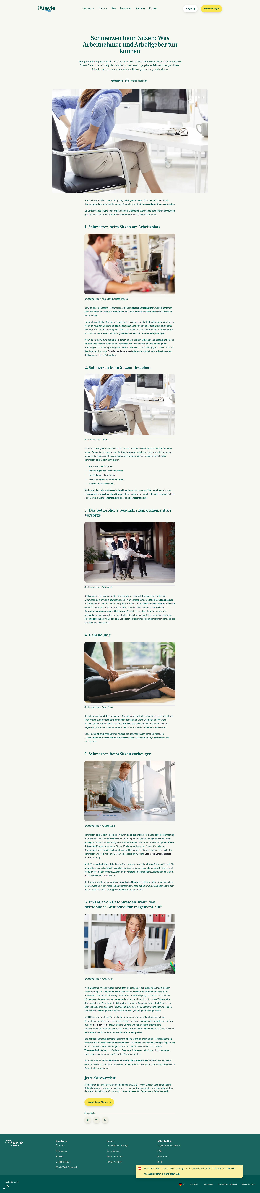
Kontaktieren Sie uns (98, 1102)
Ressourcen (125, 8)
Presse (59, 1156)
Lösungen (86, 8)
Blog (113, 8)
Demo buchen (113, 1151)
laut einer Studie (101, 1025)
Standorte (140, 8)
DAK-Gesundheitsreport (119, 351)
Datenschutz (208, 1184)
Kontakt (153, 8)
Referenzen (61, 1151)
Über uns (103, 8)
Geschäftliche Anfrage (117, 1145)
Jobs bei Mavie (63, 1162)
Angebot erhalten (115, 1156)
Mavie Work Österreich (66, 1167)
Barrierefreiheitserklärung (227, 1184)
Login (189, 8)
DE (184, 1184)
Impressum (194, 1184)
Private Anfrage (114, 1162)
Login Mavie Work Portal (169, 1145)
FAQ (159, 1151)
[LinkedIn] (7, 1186)
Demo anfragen (211, 8)
